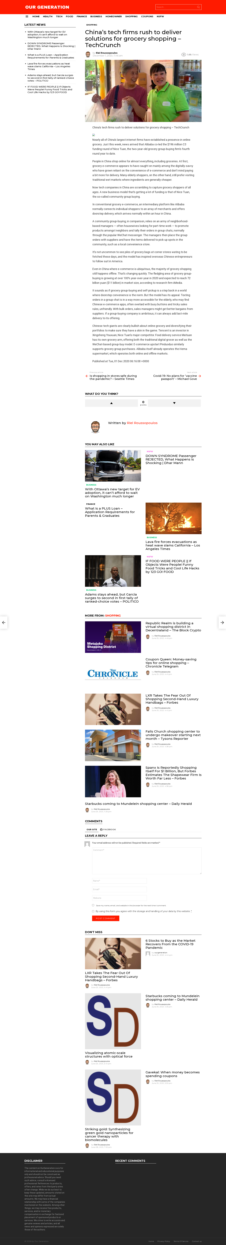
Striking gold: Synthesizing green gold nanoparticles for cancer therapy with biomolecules (109, 1134)
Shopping (131, 16)
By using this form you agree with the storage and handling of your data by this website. (144, 911)
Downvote (174, 403)
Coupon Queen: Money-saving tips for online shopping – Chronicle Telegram (171, 662)
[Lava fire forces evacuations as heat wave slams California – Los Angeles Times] (174, 518)
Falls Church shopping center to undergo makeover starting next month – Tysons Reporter (173, 734)
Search (198, 7)
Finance (82, 16)
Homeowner (114, 16)
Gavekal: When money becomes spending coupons (173, 1074)
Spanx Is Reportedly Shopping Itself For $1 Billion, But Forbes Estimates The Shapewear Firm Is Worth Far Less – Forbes (174, 773)
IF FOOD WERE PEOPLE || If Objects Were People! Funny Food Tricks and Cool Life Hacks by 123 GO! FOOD (172, 566)
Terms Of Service (181, 1241)
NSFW (160, 16)
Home (36, 16)
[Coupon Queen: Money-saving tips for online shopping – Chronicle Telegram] (113, 673)
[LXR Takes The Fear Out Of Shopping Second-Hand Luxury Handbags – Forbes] (113, 709)
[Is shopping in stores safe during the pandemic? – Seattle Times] (3, 622)
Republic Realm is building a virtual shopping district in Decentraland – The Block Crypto (173, 626)
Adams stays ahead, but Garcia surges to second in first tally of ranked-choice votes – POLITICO (112, 597)
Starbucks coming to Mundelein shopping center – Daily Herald (138, 804)
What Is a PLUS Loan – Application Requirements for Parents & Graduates (110, 511)
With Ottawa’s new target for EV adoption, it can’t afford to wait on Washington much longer (112, 492)
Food (69, 16)
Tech (59, 16)
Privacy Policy (163, 1241)
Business (96, 16)
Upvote (111, 403)
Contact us (197, 1241)
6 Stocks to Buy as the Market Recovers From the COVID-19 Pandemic (170, 944)
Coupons (147, 16)
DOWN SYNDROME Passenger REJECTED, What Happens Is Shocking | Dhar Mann (171, 459)
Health (47, 16)
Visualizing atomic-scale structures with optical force (109, 1054)
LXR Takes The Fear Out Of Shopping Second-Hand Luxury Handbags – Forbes (172, 698)
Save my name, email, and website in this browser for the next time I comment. (131, 905)
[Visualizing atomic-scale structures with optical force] (113, 1021)
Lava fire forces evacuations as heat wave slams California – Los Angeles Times (173, 545)
